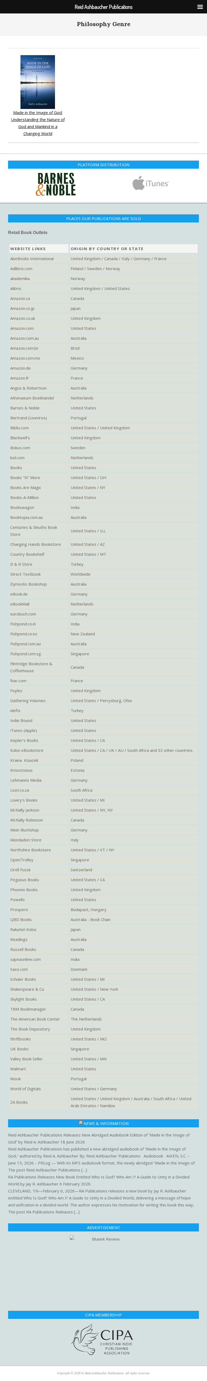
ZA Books (19, 1099)
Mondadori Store (26, 837)
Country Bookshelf (27, 551)
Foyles (16, 687)
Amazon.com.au (24, 335)
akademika (20, 275)
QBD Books (21, 916)
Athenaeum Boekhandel (32, 395)
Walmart (18, 1065)
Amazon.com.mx (25, 355)
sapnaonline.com (25, 956)
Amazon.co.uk (22, 315)
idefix (15, 707)
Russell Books (23, 946)
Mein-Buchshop (24, 827)
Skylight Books (23, 996)
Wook (15, 1075)
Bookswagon (22, 504)
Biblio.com (19, 424)
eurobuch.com (23, 611)
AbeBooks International (32, 255)
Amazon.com (22, 325)
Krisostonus (21, 767)
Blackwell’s (20, 434)
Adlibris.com (21, 265)
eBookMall (19, 601)
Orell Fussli (20, 866)
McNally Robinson (26, 817)
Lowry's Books (23, 797)
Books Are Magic (25, 484)
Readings (18, 936)
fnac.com (18, 677)
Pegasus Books (24, 876)
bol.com (17, 454)
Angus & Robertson (28, 385)
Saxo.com (19, 966)
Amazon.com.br (24, 345)
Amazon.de (20, 365)
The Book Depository (30, 1026)
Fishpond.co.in (23, 621)
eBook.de (19, 591)
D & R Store (21, 561)
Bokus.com (20, 444)
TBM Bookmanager (28, 1006)
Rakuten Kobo (23, 926)
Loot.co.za (19, 787)
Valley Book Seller (26, 1055)
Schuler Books (23, 976)
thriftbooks (20, 1036)
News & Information (106, 1120)
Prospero (19, 906)
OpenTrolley (21, 856)
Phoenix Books (24, 886)
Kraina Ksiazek (24, 757)
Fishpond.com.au (25, 640)
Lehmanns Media (26, 777)
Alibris (15, 285)
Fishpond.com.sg (25, 650)
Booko (16, 464)
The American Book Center (35, 1016)
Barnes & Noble (25, 405)
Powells (17, 896)
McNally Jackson (24, 807)
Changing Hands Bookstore (35, 541)
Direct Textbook (25, 571)
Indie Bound (21, 717)
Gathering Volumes (28, 697)
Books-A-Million (24, 494)
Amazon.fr (19, 375)
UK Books (19, 1046)
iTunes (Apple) (23, 727)
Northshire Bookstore (30, 846)
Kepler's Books (24, 737)
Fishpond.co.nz (23, 630)
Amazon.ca (20, 295)
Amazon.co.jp (22, 305)
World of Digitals (25, 1085)
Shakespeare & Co (27, 986)
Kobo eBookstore (26, 747)
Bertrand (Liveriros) (28, 414)
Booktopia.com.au (26, 514)
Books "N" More (25, 474)
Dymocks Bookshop (28, 581)
